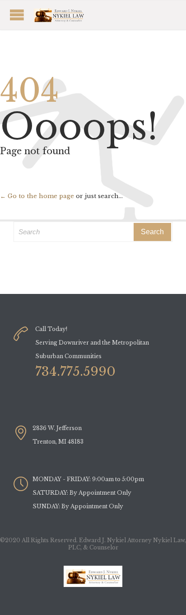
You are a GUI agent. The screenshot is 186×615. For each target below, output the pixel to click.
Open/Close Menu (70, 15)
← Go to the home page (37, 196)
